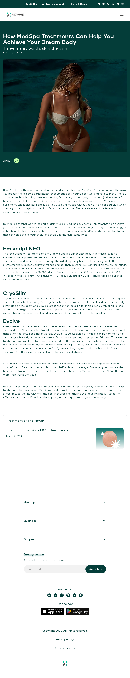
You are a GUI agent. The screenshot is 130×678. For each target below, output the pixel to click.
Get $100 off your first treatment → (46, 4)
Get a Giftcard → (80, 4)
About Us (30, 510)
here (80, 257)
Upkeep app (30, 390)
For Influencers (35, 529)
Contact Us (31, 547)
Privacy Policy (65, 639)
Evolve (26, 326)
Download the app (41, 397)
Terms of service (65, 648)
